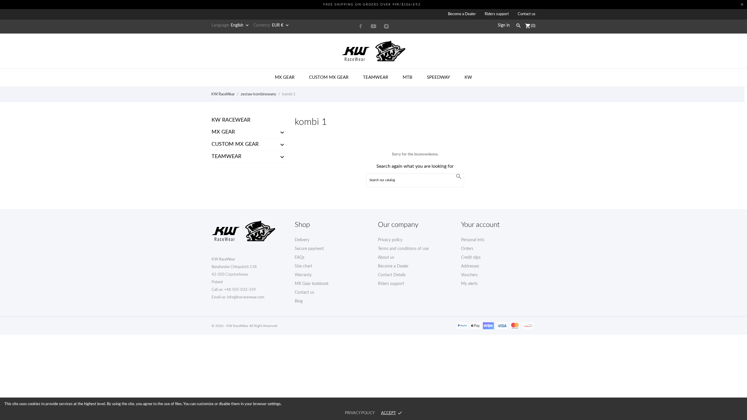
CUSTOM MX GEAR (235, 144)
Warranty (303, 275)
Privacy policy (390, 240)
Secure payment (309, 249)
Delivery (302, 240)
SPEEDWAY (438, 77)
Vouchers (469, 275)
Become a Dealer (462, 14)
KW (468, 77)
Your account (480, 224)
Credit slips (471, 258)
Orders (467, 249)
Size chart (303, 266)
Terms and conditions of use (403, 249)
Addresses (470, 266)
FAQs (299, 258)
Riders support (497, 14)
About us (386, 258)
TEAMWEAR (226, 156)
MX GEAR (223, 132)
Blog (299, 301)
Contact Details (392, 275)
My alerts (469, 284)
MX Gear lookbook (312, 284)
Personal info (472, 240)
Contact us (526, 14)
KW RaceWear (231, 120)
